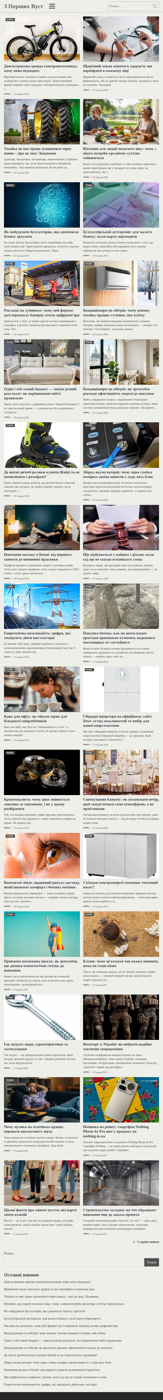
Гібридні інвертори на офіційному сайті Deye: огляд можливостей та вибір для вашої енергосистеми (117, 721)
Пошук (9, 1253)
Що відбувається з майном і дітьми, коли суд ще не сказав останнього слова (55, 1377)
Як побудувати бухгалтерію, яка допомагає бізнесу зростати (44, 1311)
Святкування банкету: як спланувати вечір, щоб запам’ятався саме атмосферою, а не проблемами (121, 804)
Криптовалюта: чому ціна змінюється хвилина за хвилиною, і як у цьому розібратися (37, 804)
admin (7, 94)
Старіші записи (148, 1242)
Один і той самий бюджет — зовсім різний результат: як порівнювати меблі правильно (40, 393)
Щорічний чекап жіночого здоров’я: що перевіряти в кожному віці (49, 1289)
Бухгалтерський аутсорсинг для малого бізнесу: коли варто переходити (52, 1318)
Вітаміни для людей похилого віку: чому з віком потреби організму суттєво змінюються (119, 153)
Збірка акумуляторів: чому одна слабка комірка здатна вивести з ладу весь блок (58, 1362)
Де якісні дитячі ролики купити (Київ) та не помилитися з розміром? (50, 1355)
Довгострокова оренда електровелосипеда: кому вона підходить (47, 1282)
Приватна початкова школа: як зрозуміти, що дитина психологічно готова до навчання (41, 965)
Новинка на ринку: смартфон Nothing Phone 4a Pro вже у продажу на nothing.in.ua (116, 1131)
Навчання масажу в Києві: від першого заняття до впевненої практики (52, 1369)
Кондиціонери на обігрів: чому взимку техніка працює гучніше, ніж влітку (55, 1333)
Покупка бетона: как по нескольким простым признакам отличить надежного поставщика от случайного (119, 637)
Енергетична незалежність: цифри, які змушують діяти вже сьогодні (50, 1384)
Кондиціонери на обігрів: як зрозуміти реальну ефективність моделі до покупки (58, 1347)
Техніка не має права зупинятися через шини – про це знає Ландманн (51, 1296)
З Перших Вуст (23, 6)
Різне (10, 19)
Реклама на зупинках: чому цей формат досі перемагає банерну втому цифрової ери (61, 1326)
